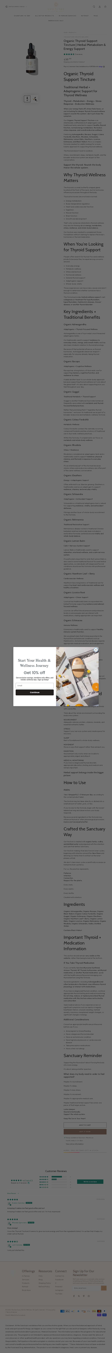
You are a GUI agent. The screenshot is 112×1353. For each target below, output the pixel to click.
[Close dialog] (96, 650)
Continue (34, 692)
